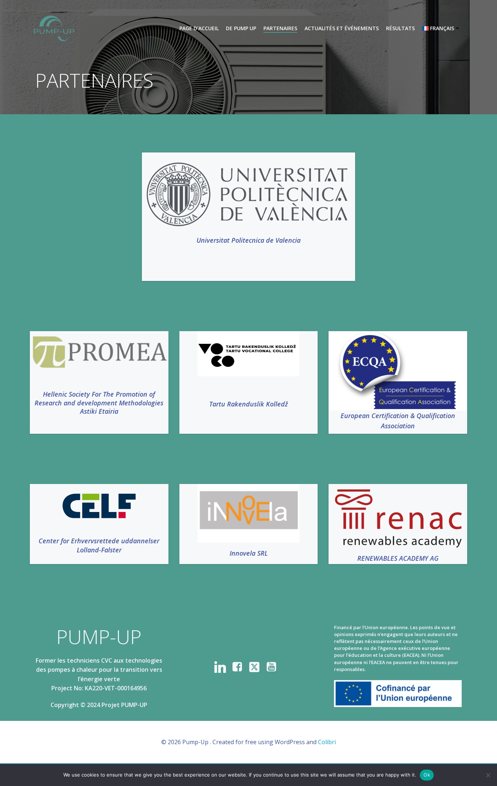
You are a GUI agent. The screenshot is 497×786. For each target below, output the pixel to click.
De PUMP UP (241, 28)
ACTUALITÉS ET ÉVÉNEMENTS (342, 28)
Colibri (327, 742)
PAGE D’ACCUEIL (199, 28)
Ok (427, 775)
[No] (488, 775)
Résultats (400, 28)
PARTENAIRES (280, 28)
